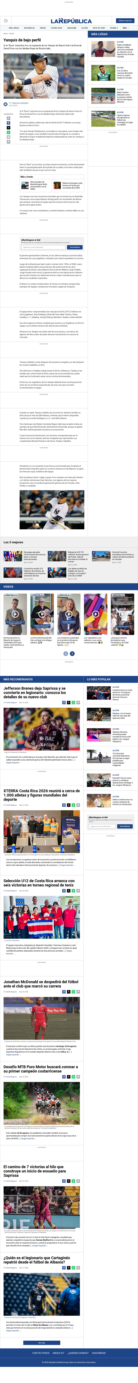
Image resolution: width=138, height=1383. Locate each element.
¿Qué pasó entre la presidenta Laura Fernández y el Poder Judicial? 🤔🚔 (120, 641)
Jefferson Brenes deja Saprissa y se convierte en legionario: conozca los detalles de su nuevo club (35, 692)
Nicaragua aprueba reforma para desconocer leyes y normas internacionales (35, 555)
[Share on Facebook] (8, 123)
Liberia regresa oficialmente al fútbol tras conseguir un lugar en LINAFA (125, 120)
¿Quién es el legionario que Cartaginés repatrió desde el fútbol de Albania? (37, 1260)
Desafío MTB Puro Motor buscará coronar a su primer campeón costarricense (41, 1069)
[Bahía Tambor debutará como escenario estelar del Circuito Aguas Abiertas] (103, 96)
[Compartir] (8, 142)
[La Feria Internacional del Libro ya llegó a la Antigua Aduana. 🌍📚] (42, 614)
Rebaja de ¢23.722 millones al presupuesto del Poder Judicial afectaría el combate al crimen (78, 557)
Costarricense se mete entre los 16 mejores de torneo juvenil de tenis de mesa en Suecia (122, 695)
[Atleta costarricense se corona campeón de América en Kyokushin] (99, 800)
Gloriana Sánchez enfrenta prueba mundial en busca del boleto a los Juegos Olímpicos (122, 737)
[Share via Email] (8, 137)
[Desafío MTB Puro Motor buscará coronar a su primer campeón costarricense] (42, 1103)
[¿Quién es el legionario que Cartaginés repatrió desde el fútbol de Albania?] (42, 1294)
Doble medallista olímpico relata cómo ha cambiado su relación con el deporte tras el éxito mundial (125, 51)
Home (6, 33)
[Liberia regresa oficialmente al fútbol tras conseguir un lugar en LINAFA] (103, 119)
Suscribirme (75, 247)
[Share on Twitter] (8, 127)
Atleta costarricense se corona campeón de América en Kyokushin (123, 801)
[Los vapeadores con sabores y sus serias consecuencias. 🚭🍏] (95, 614)
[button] (125, 20)
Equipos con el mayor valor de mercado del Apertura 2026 (122, 715)
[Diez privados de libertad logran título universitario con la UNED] (25, 185)
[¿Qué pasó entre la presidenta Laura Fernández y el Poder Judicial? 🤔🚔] (122, 614)
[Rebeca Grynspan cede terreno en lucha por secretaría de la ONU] (57, 185)
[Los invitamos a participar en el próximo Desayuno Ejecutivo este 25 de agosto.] (69, 614)
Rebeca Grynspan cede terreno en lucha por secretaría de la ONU (72, 185)
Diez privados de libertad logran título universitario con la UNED (38, 185)
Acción (11, 33)
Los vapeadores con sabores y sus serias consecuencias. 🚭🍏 (93, 640)
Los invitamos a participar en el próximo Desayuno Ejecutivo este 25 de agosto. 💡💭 (68, 641)
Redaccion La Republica (20, 103)
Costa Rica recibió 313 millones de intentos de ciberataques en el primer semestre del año (35, 572)
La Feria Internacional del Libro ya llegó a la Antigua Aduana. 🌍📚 (41, 640)
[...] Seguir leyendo (65, 865)
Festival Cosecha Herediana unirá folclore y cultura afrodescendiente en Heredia (123, 555)
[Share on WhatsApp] (8, 132)
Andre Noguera (11, 702)
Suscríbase (99, 1353)
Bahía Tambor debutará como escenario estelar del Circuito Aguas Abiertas (125, 97)
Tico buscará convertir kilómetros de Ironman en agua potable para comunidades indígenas (121, 759)
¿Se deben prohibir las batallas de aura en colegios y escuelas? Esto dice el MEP (77, 572)
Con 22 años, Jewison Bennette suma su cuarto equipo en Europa (125, 74)
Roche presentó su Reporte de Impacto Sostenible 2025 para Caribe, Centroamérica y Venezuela (14, 642)
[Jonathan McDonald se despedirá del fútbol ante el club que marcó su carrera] (42, 1018)
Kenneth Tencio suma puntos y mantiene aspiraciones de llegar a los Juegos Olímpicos (123, 781)
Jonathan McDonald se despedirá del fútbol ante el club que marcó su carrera (41, 984)
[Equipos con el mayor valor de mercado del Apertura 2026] (99, 714)
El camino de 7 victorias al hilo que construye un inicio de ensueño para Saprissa (35, 1171)
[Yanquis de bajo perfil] (44, 76)
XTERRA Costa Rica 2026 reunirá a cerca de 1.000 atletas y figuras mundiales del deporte (42, 795)
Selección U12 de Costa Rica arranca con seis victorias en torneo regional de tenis (39, 883)
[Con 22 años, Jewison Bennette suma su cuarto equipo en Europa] (103, 73)
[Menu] (6, 20)
